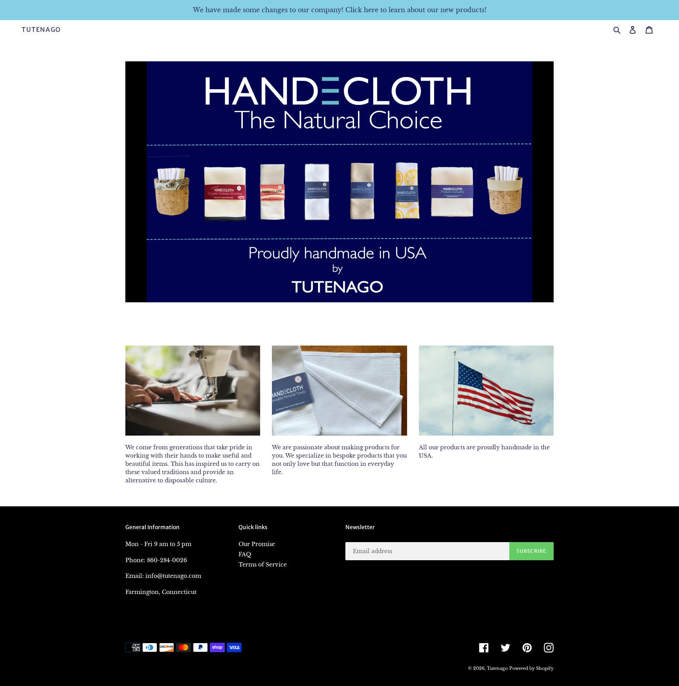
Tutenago (41, 29)
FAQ (245, 554)
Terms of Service (263, 564)
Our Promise (257, 544)
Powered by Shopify (531, 668)
